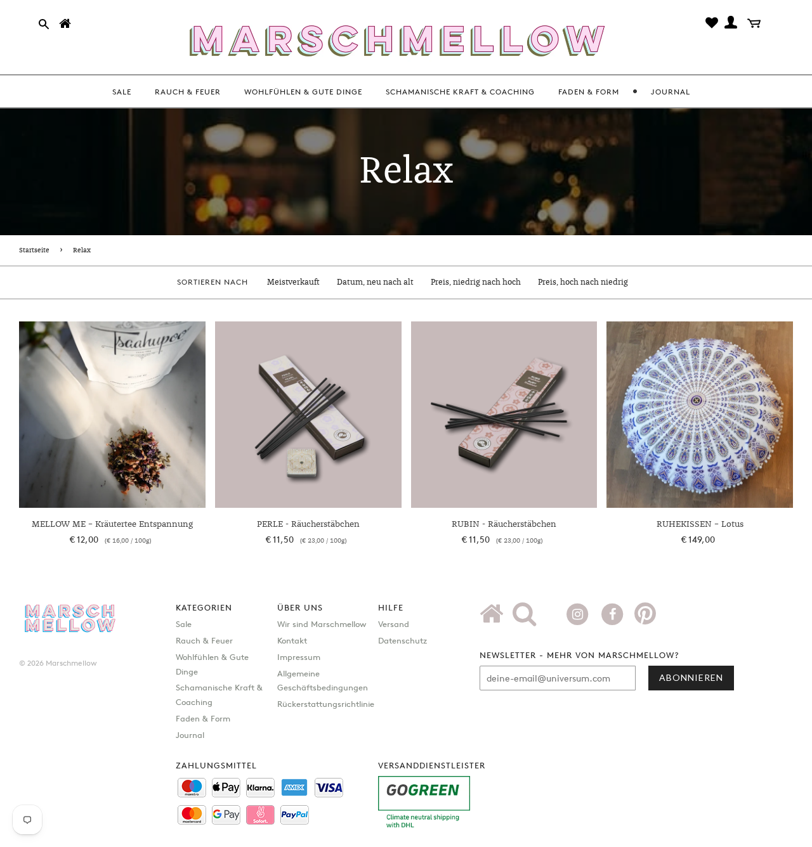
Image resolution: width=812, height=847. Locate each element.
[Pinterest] (645, 618)
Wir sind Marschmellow (321, 624)
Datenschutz (402, 640)
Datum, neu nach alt (375, 282)
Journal (190, 735)
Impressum (298, 657)
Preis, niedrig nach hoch (476, 282)
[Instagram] (579, 613)
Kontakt (292, 640)
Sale (184, 624)
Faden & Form (203, 718)
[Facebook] (613, 613)
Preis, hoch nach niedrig (583, 282)
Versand (393, 624)
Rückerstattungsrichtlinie (325, 704)
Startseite (34, 250)
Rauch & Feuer (204, 640)
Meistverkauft (293, 282)
